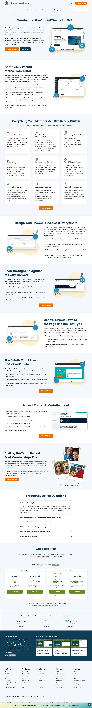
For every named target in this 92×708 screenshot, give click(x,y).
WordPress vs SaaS (10, 685)
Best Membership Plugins (12, 683)
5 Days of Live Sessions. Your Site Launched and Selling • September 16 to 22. (47, 705)
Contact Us (58, 687)
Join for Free (15, 592)
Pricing (56, 10)
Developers (58, 680)
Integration (42, 680)
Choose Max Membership (49, 603)
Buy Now (34, 592)
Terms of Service (77, 687)
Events (74, 674)
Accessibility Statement (79, 680)
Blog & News (25, 674)
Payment (41, 683)
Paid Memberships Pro (24, 2)
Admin (40, 678)
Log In (72, 3)
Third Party (42, 685)
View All (41, 687)
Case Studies (8, 680)
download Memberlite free (39, 605)
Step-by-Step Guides (10, 687)
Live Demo (25, 49)
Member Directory (27, 680)
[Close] (89, 704)
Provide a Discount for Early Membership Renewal (61, 651)
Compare (15, 595)
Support (57, 671)
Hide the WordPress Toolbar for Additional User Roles (43, 651)
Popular (41, 676)
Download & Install (60, 676)
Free (40, 671)
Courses (24, 678)
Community (45, 10)
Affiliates (74, 678)
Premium (41, 674)
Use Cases (19, 10)
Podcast (24, 685)
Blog (56, 683)
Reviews (7, 678)
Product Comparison (10, 676)
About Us (75, 671)
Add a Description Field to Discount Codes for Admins (77, 651)
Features (8, 10)
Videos (23, 687)
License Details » (9, 652)
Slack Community (60, 685)
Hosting (57, 678)
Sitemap (74, 683)
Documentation (31, 10)
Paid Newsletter (26, 683)
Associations (25, 671)
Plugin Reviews (21, 621)
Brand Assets (76, 676)
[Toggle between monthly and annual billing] (41, 565)
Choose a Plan (81, 3)
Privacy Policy (76, 685)
